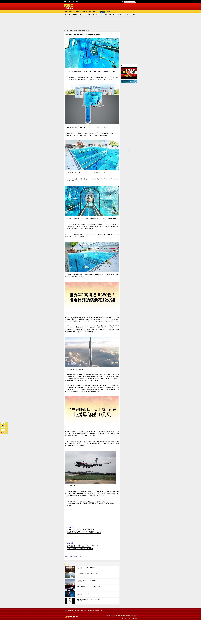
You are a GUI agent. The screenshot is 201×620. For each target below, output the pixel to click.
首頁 (66, 11)
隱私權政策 (135, 615)
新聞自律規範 (83, 610)
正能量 (123, 14)
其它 (134, 14)
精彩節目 (109, 11)
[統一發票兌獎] (129, 82)
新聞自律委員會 (77, 610)
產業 (80, 14)
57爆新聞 (89, 11)
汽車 (101, 14)
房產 (97, 14)
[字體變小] (3, 428)
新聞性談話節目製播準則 (91, 610)
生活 (114, 14)
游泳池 (74, 556)
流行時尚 (128, 14)
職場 (118, 14)
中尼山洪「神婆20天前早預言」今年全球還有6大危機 (80, 529)
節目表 (66, 610)
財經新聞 (70, 11)
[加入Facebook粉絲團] (3, 430)
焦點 (70, 14)
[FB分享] (3, 423)
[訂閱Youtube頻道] (3, 432)
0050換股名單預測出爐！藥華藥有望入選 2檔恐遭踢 (80, 549)
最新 (66, 14)
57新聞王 (83, 11)
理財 (106, 14)
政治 (84, 14)
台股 (93, 14)
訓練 (80, 556)
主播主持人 (70, 610)
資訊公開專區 (99, 610)
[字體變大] (3, 425)
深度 (77, 556)
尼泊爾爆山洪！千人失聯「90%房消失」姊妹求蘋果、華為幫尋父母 (84, 533)
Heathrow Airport (76, 485)
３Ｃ (110, 14)
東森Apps (73, 1)
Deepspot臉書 (113, 71)
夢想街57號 (95, 11)
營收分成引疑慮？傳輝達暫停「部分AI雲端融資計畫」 (80, 531)
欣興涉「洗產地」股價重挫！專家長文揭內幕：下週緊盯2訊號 (82, 545)
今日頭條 (70, 441)
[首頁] (68, 6)
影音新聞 (75, 14)
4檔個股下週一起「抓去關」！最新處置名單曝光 (79, 547)
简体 (77, 1)
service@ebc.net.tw (134, 616)
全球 (89, 14)
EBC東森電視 (67, 1)
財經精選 (70, 556)
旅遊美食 (114, 11)
